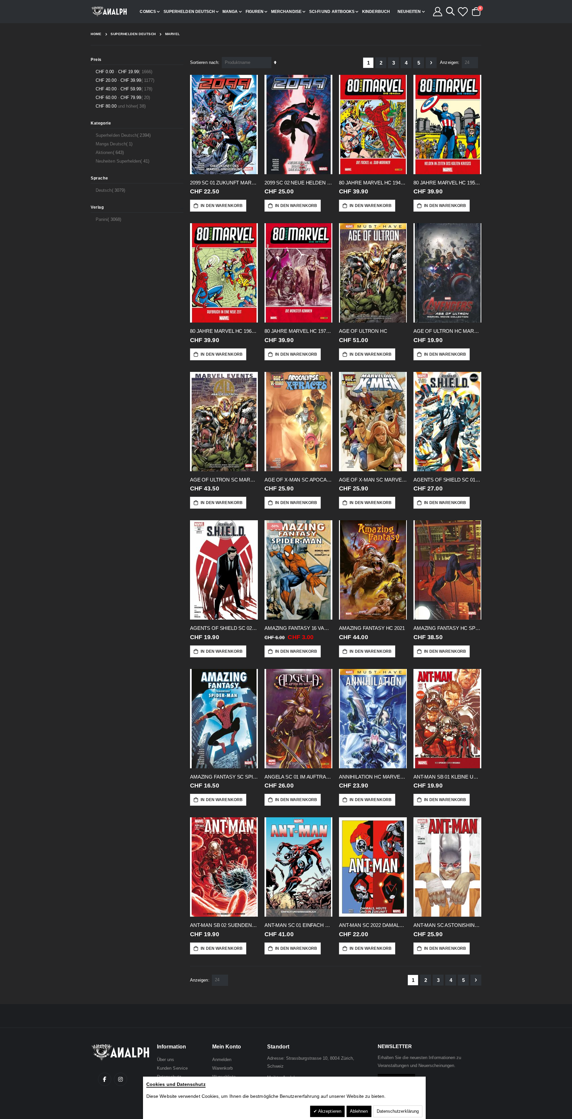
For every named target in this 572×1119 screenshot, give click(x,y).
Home (96, 34)
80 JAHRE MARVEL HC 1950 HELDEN (447, 182)
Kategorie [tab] (101, 123)
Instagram (120, 1079)
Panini (109, 219)
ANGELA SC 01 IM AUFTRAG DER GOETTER (298, 777)
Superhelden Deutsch (133, 34)
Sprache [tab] (99, 178)
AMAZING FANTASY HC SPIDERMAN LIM (447, 628)
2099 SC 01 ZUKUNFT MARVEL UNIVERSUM (224, 182)
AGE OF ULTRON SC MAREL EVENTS (224, 480)
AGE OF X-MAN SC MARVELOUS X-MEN (373, 480)
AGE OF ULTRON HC (363, 331)
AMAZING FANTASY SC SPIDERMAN (224, 777)
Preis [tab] (96, 59)
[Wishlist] (462, 11)
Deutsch (111, 190)
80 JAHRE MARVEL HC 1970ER (298, 331)
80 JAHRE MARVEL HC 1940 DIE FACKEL (373, 182)
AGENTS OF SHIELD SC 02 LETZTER (224, 628)
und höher (121, 106)
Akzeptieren (329, 1111)
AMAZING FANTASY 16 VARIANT (298, 628)
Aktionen (110, 152)
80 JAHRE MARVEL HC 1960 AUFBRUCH (224, 331)
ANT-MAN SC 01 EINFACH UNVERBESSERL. (298, 925)
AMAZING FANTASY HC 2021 (372, 628)
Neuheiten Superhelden (123, 161)
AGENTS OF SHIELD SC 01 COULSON (447, 480)
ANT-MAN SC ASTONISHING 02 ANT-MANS (447, 925)
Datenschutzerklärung (398, 1111)
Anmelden (222, 1059)
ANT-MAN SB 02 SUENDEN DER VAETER (224, 925)
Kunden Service (172, 1068)
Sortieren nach (204, 62)
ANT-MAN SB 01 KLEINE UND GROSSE (447, 777)
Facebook (104, 1079)
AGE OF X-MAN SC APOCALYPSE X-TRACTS (298, 480)
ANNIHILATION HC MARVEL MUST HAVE (373, 777)
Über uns (165, 1059)
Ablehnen (359, 1111)
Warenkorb (222, 1068)
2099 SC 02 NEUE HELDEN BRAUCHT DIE (298, 182)
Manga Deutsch (115, 143)
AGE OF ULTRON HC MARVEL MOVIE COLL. (447, 331)
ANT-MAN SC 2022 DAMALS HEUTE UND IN (373, 925)
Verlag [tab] (97, 207)
